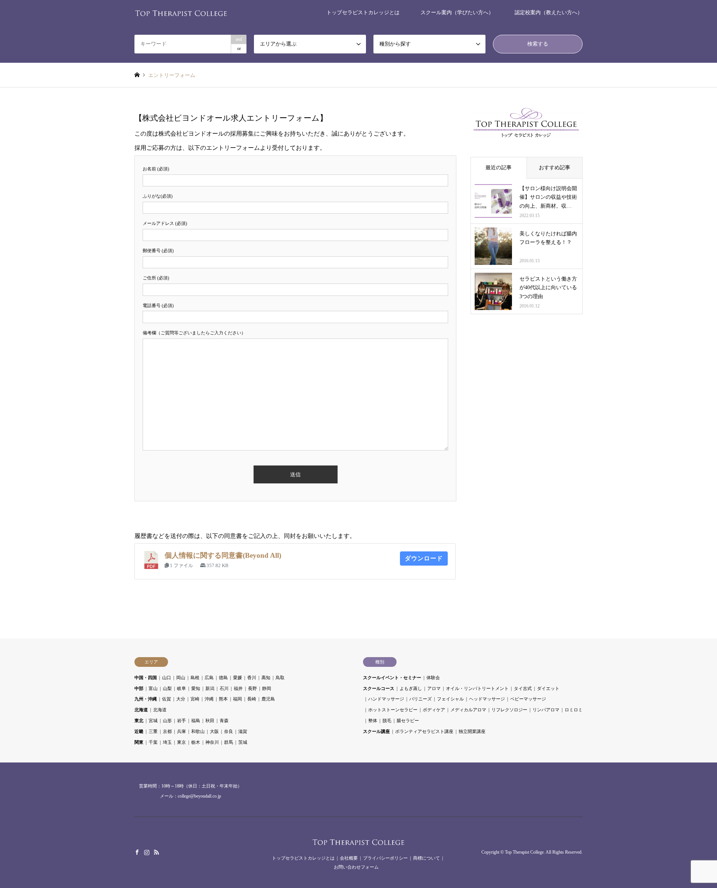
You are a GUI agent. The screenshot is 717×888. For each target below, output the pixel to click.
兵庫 (181, 731)
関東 (138, 742)
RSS (156, 852)
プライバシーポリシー (385, 858)
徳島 (223, 677)
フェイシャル (450, 699)
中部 (138, 688)
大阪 (214, 731)
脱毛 (386, 720)
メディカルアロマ (468, 709)
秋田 (209, 720)
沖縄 (209, 699)
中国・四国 (145, 677)
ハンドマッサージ (386, 699)
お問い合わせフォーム (356, 867)
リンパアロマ (546, 709)
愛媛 (237, 677)
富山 (153, 688)
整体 (372, 720)
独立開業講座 (472, 731)
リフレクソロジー (509, 709)
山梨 (167, 688)
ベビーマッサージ (528, 699)
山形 (167, 720)
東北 (138, 720)
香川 (251, 677)
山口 (166, 677)
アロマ (434, 688)
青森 (224, 720)
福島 (195, 720)
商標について (426, 858)
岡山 (180, 677)
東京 (181, 742)
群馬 (228, 742)
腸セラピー (408, 720)
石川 (224, 688)
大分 (180, 699)
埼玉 (167, 742)
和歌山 (198, 731)
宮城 (153, 720)
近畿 (138, 731)
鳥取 (280, 677)
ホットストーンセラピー (393, 709)
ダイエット (548, 688)
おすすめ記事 (554, 167)
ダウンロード (424, 558)
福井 (238, 688)
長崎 (251, 699)
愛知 (195, 688)
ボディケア (434, 709)
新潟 (209, 688)
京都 (167, 731)
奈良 (228, 731)
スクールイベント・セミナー (392, 677)
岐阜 (181, 688)
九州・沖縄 (145, 699)
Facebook (137, 852)
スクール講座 (376, 731)
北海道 (141, 709)
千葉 (153, 742)
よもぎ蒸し (411, 688)
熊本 (223, 699)
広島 (209, 677)
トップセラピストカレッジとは (363, 12)
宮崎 (194, 699)
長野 (252, 688)
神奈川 (212, 742)
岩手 (181, 720)
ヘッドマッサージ (487, 699)
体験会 (433, 677)
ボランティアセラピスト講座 (424, 731)
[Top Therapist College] (181, 12)
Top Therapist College (524, 852)
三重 (153, 731)
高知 (265, 677)
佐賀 (166, 699)
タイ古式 (523, 688)
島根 (194, 677)
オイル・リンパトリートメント (477, 688)
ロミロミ (574, 709)
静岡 (266, 688)
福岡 (237, 699)
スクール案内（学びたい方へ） (457, 12)
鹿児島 (268, 699)
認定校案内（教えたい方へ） (549, 12)
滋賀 (242, 731)
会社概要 (349, 858)
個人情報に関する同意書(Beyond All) (223, 555)
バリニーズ (420, 699)
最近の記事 (498, 167)
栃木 (195, 742)
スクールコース (378, 688)
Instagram (146, 852)
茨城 (242, 742)
